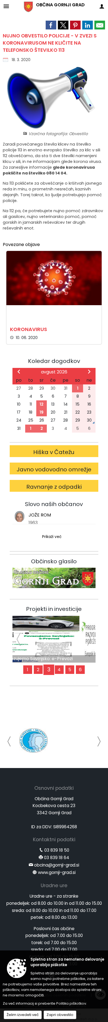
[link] (50, 25)
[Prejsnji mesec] (19, 371)
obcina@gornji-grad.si (56, 865)
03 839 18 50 (56, 850)
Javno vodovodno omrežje (54, 469)
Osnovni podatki (54, 788)
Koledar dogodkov (54, 361)
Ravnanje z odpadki (54, 487)
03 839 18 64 (56, 857)
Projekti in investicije (54, 609)
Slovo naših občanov (54, 504)
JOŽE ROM (40, 515)
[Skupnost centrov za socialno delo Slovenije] (33, 740)
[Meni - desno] (101, 6)
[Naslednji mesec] (89, 371)
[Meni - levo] (6, 6)
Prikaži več (51, 536)
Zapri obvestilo (60, 1014)
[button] (9, 741)
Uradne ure (54, 885)
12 (41, 404)
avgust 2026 (54, 372)
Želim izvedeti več (23, 1014)
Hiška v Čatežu (53, 452)
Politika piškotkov (71, 1003)
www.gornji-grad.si (57, 872)
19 (41, 412)
